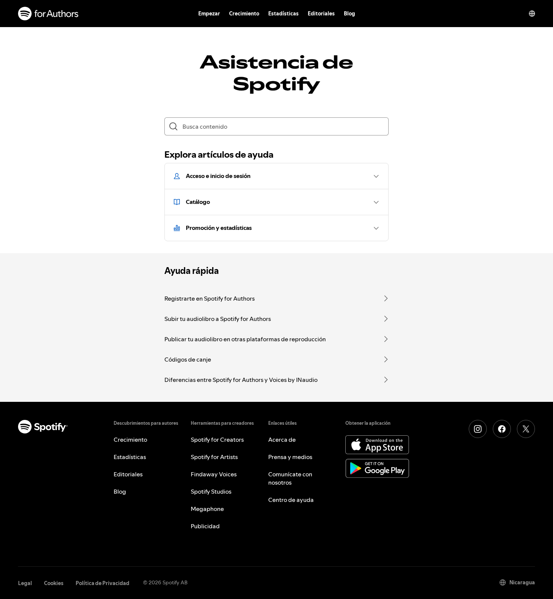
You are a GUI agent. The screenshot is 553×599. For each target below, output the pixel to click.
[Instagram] (478, 429)
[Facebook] (502, 429)
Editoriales (321, 13)
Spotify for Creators (217, 439)
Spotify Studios (211, 491)
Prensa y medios (290, 457)
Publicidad (205, 526)
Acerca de (282, 439)
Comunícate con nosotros (290, 478)
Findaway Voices (214, 474)
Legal (25, 583)
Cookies (54, 583)
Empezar (209, 13)
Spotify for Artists (214, 457)
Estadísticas (283, 13)
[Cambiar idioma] (532, 14)
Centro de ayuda (291, 500)
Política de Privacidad (102, 583)
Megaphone (207, 509)
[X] (526, 429)
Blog (349, 13)
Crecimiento (244, 13)
